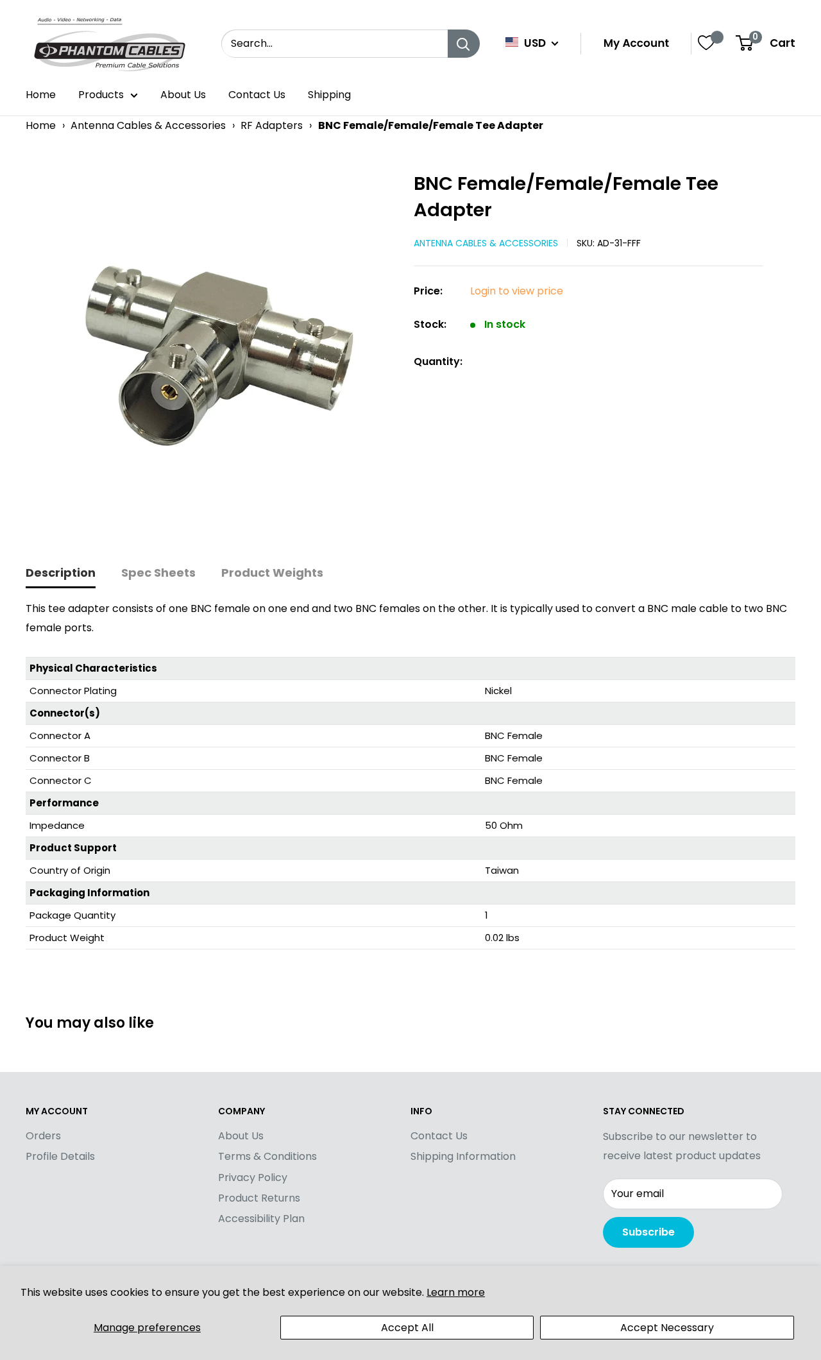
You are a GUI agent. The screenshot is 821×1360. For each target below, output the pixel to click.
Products (101, 94)
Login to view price (516, 291)
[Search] (464, 44)
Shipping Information (463, 1156)
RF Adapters (272, 125)
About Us (183, 94)
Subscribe (648, 1232)
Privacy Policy (252, 1177)
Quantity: (438, 361)
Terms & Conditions (267, 1156)
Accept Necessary (667, 1327)
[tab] (61, 573)
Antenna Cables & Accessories (148, 125)
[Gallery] (213, 352)
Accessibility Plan (261, 1218)
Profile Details (60, 1156)
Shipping (329, 94)
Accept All (407, 1327)
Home (41, 94)
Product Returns (259, 1198)
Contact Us (256, 94)
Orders (43, 1135)
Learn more (456, 1292)
